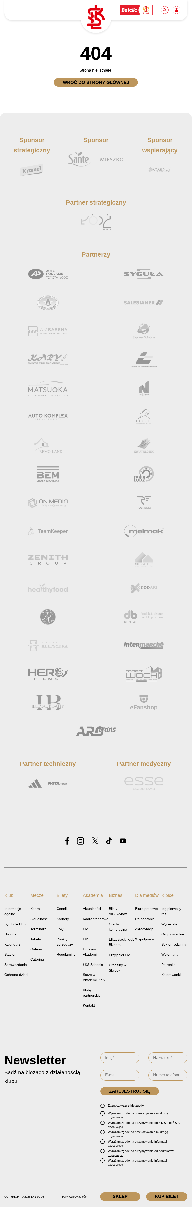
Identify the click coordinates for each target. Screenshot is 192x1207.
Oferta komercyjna (118, 926)
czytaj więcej (116, 1117)
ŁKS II (87, 929)
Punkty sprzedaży (65, 941)
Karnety (63, 919)
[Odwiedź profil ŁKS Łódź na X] (95, 841)
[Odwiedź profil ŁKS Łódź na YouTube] (123, 841)
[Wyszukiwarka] (165, 10)
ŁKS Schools (93, 965)
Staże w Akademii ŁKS (94, 977)
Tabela (35, 939)
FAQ (60, 929)
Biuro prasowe (146, 909)
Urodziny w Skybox (117, 967)
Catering (37, 959)
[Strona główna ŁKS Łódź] (95, 17)
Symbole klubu (16, 924)
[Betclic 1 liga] (136, 10)
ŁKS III (88, 939)
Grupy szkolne (173, 934)
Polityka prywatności (74, 1196)
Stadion (10, 954)
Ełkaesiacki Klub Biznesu (121, 942)
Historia (10, 934)
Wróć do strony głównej (96, 82)
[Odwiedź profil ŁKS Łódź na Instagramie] (80, 841)
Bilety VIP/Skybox (118, 911)
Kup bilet (167, 1196)
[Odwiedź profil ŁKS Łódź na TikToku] (109, 841)
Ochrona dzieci (16, 975)
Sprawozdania (15, 965)
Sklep (120, 1196)
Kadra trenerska (95, 919)
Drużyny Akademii (90, 951)
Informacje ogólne (12, 911)
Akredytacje (144, 929)
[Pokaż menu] (15, 10)
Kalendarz (12, 944)
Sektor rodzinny (174, 944)
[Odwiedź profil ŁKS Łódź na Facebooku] (67, 841)
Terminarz (38, 929)
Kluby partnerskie (92, 992)
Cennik (62, 909)
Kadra (35, 909)
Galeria (36, 949)
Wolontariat (171, 954)
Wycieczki (169, 924)
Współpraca (144, 939)
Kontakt (89, 1005)
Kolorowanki (171, 975)
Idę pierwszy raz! (171, 911)
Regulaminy (66, 954)
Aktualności (39, 919)
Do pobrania (145, 919)
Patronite (169, 965)
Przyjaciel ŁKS (120, 955)
